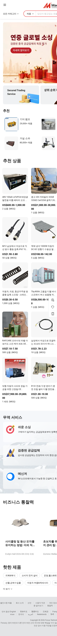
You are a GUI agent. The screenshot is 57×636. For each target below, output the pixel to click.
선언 (29, 603)
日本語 (45, 611)
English (13, 611)
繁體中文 (35, 611)
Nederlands (42, 614)
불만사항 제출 (6, 603)
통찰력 (50, 605)
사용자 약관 (40, 603)
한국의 (21, 614)
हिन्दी (52, 614)
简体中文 (23, 611)
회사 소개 (20, 603)
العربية (30, 614)
